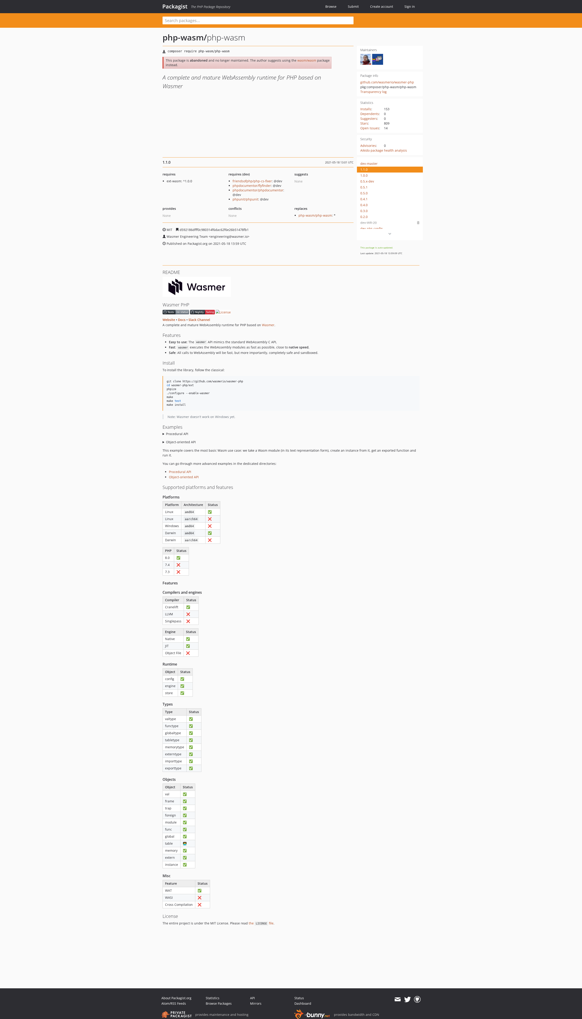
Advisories (368, 145)
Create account (381, 6)
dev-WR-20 (368, 222)
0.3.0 (364, 211)
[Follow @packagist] (407, 999)
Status (299, 998)
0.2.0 (364, 217)
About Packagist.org (176, 998)
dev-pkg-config (371, 228)
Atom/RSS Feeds (173, 1003)
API (252, 998)
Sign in (409, 6)
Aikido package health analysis (383, 150)
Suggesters (368, 118)
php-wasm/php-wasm (315, 215)
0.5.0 (364, 193)
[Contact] (397, 999)
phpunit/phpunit (245, 199)
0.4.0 (364, 205)
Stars (364, 123)
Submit (353, 6)
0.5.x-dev (367, 181)
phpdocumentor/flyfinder (252, 185)
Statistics (212, 998)
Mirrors (255, 1003)
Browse (330, 6)
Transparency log (373, 92)
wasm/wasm (306, 60)
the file (261, 923)
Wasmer (268, 325)
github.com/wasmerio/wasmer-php (387, 82)
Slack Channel (199, 320)
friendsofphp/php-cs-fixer (252, 181)
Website (169, 320)
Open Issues (369, 128)
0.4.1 (364, 199)
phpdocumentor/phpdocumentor (258, 190)
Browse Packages (219, 1003)
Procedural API (177, 434)
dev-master (369, 163)
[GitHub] (417, 999)
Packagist (175, 6)
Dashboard (302, 1003)
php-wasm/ (185, 37)
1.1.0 (364, 169)
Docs (182, 320)
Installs (365, 109)
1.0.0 (364, 175)
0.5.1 (364, 187)
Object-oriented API (181, 442)
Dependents (369, 114)
